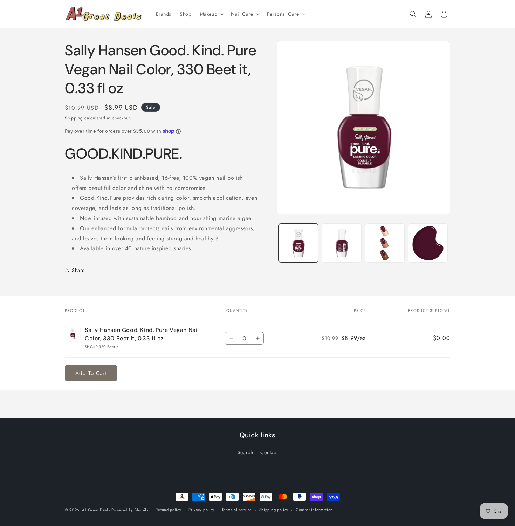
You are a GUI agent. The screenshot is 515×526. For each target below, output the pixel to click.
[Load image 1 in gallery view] (298, 243)
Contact (268, 452)
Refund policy (168, 509)
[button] (211, 14)
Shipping (74, 118)
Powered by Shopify (130, 510)
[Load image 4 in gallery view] (428, 243)
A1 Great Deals (96, 510)
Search (245, 452)
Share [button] (78, 270)
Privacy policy (201, 509)
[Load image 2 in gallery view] (341, 243)
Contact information (314, 509)
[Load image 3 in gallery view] (385, 243)
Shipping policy (274, 509)
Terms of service (237, 509)
